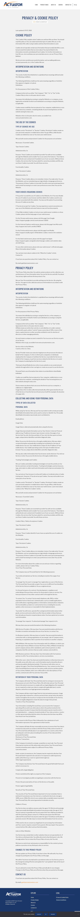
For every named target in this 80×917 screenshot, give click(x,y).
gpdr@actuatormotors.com (29, 882)
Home (36, 5)
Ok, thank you (39, 914)
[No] (78, 914)
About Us (53, 5)
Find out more (53, 914)
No (45, 914)
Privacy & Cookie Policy (62, 897)
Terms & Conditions (61, 900)
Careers (60, 5)
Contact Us (68, 5)
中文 (75, 5)
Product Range (44, 5)
